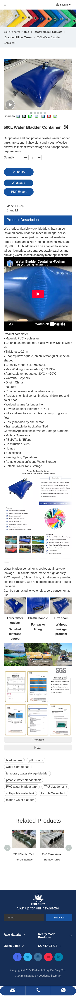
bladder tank (14, 760)
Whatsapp (18, 182)
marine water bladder (20, 799)
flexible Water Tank (53, 793)
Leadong (44, 975)
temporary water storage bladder (27, 773)
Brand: (10, 210)
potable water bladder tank (23, 780)
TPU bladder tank (55, 786)
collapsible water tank (20, 793)
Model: (10, 206)
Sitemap (56, 975)
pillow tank (36, 760)
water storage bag (18, 766)
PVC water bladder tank (21, 786)
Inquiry (20, 171)
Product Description (23, 220)
